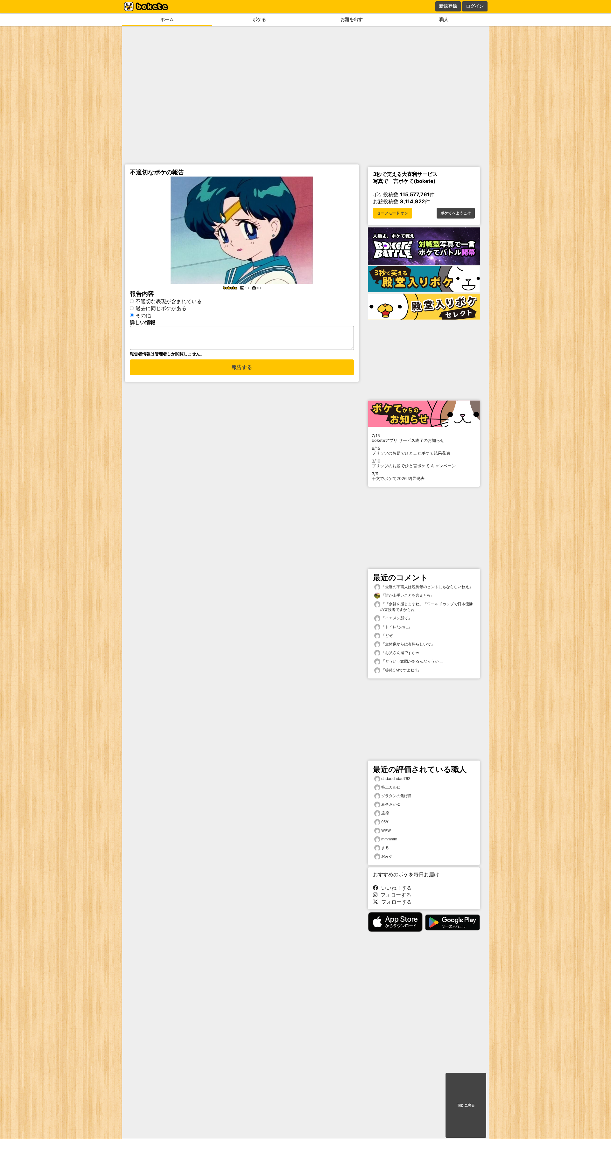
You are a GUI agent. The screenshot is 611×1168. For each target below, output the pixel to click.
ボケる (259, 19)
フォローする (394, 895)
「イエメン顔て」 (396, 617)
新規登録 (448, 6)
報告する (242, 367)
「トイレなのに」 (396, 626)
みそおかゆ (390, 804)
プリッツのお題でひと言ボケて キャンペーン (414, 463)
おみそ (387, 856)
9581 (385, 821)
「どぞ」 (388, 635)
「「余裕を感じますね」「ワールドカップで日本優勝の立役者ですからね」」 (426, 606)
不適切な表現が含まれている (169, 301)
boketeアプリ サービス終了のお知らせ (408, 438)
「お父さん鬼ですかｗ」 (401, 652)
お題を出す (352, 19)
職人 (443, 19)
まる (385, 847)
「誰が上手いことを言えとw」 (407, 595)
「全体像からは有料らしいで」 (407, 644)
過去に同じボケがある (161, 308)
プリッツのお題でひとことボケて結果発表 (411, 450)
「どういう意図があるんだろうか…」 (413, 661)
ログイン (475, 6)
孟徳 (385, 812)
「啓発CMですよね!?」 (400, 670)
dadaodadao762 (395, 778)
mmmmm (389, 839)
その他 (143, 315)
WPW (386, 830)
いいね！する (395, 888)
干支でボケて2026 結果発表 (398, 476)
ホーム (167, 19)
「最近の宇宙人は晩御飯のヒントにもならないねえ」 (426, 586)
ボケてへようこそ (455, 213)
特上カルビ (390, 787)
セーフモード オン (392, 213)
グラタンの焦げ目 (396, 795)
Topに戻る (466, 1105)
